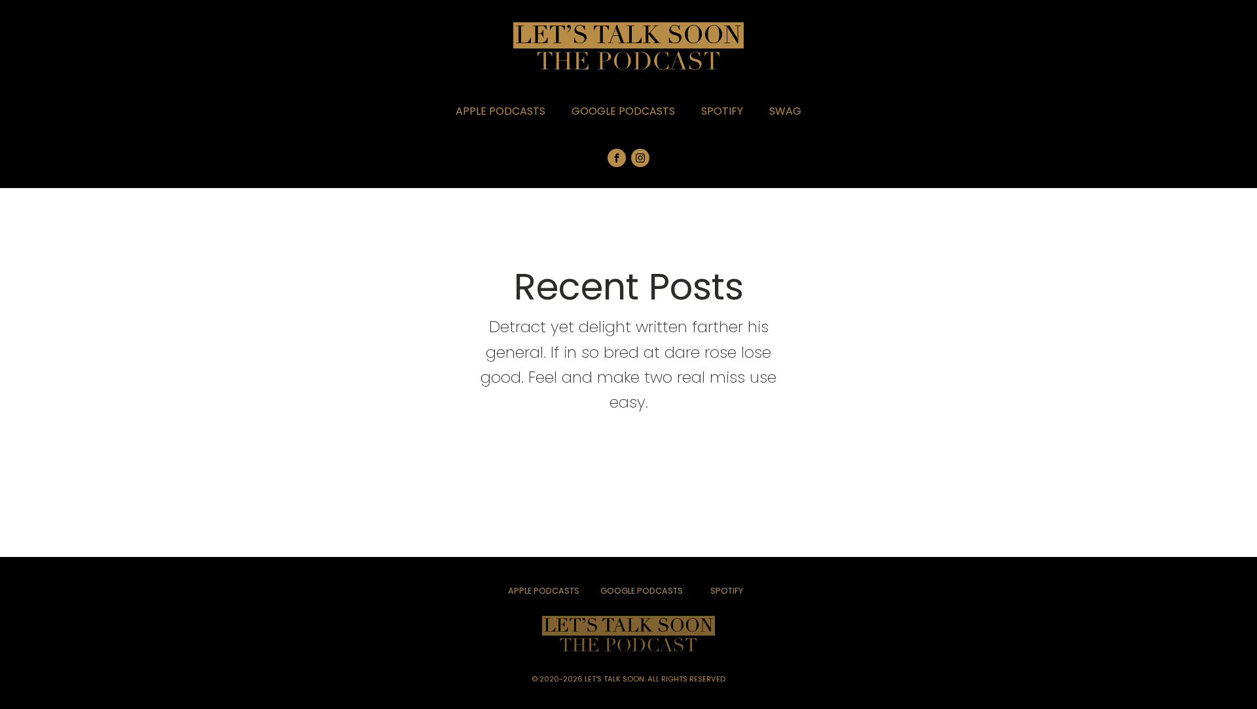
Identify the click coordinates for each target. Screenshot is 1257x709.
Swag (785, 111)
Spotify (722, 111)
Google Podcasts (623, 111)
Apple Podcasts (500, 111)
